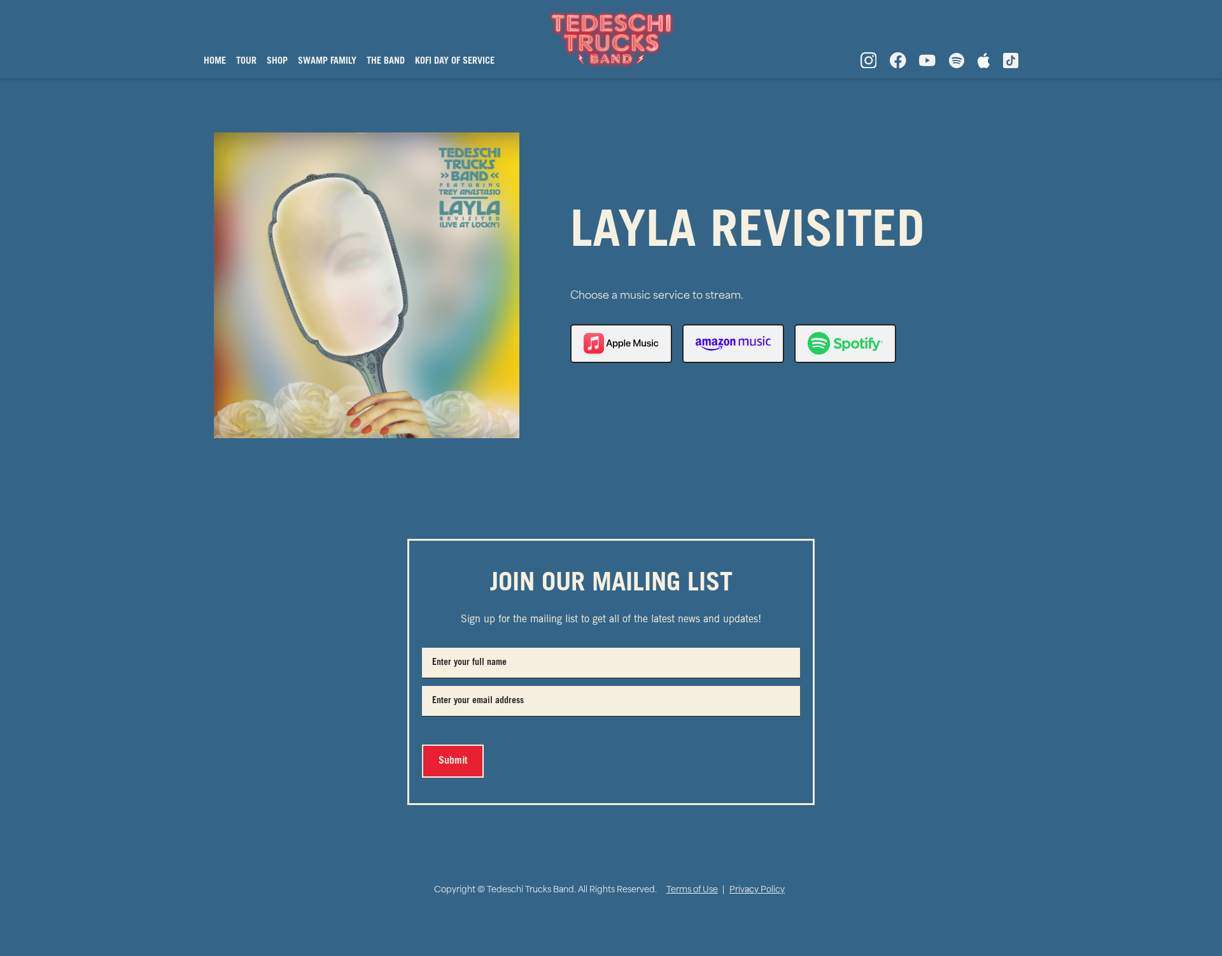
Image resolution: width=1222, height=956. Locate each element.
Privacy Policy (757, 890)
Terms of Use (692, 890)
